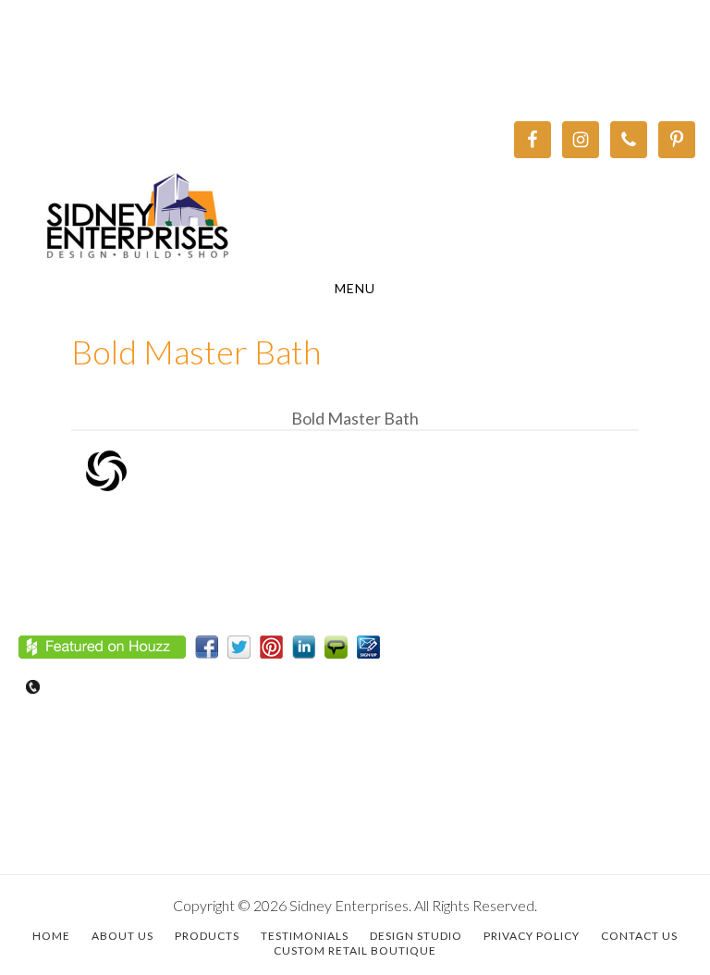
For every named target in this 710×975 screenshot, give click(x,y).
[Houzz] (106, 651)
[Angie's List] (340, 651)
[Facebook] (211, 651)
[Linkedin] (308, 651)
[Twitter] (243, 651)
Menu (355, 288)
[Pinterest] (276, 651)
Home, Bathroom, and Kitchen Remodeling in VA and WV (355, 218)
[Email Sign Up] (373, 651)
